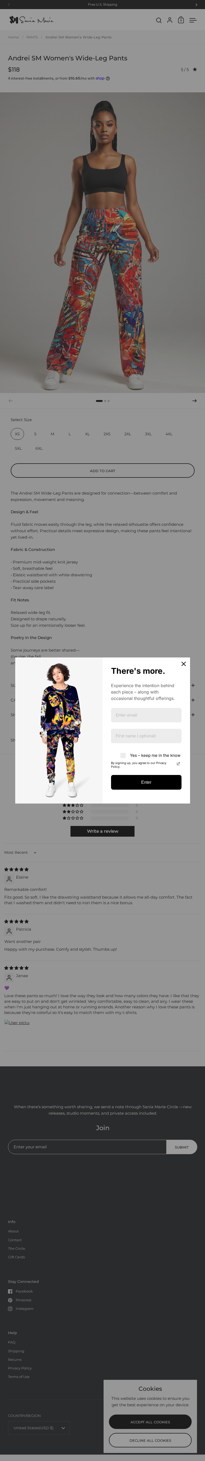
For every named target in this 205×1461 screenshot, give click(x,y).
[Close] (183, 663)
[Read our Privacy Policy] (178, 764)
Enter (146, 782)
